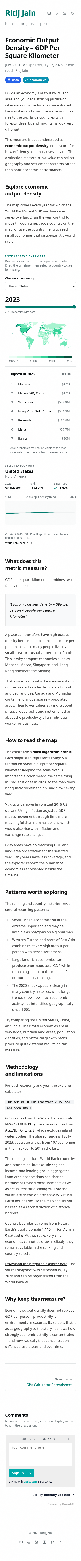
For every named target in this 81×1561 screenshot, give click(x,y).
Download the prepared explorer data (36, 1263)
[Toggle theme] (72, 13)
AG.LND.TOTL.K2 (18, 1130)
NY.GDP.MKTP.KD (19, 1124)
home (10, 23)
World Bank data (15, 543)
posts (44, 23)
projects (27, 23)
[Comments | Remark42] (40, 1471)
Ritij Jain (20, 13)
